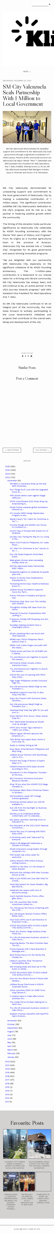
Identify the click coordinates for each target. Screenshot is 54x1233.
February (11, 1053)
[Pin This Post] (28, 356)
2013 (7, 1094)
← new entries (12, 450)
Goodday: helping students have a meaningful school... (25, 626)
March (10, 1050)
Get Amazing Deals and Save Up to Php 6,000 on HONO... (28, 968)
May (9, 1042)
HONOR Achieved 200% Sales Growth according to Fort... (27, 768)
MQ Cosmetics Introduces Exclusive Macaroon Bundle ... (26, 779)
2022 (7, 1062)
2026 (7, 466)
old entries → (42, 450)
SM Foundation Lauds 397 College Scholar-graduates (25, 797)
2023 (7, 477)
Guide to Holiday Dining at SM (23, 745)
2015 (7, 1087)
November (12, 1021)
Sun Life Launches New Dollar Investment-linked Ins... (24, 903)
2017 (7, 1080)
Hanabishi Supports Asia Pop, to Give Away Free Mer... (27, 693)
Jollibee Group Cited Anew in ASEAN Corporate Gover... (26, 985)
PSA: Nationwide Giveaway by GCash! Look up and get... (27, 723)
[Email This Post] (31, 356)
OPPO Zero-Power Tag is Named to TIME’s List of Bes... (26, 729)
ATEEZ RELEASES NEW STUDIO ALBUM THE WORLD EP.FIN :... (28, 927)
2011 (7, 1102)
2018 (7, 1076)
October (11, 1024)
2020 (7, 1069)
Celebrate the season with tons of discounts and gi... (25, 891)
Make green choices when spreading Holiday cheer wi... (26, 561)
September (12, 1028)
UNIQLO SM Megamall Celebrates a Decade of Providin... (26, 844)
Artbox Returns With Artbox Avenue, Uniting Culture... (26, 862)
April (9, 1046)
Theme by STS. (34, 1229)
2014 (7, 1091)
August (10, 1031)
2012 (7, 1098)
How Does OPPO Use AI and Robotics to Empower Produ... (28, 921)
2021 (7, 1065)
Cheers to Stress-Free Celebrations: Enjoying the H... (26, 579)
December (12, 481)
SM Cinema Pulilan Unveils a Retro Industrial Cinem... (25, 664)
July (9, 1035)
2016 (7, 1084)
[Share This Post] (25, 356)
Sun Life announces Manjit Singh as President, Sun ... (26, 705)
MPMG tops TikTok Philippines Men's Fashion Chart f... (26, 640)
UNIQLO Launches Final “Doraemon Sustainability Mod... (26, 962)
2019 (7, 1072)
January (11, 1057)
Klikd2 (17, 1229)
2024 (7, 474)
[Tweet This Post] (22, 356)
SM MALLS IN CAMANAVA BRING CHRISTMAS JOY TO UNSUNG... (25, 815)
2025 (7, 470)
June (9, 1039)
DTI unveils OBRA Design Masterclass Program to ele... (27, 514)
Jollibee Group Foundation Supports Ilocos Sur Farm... (26, 591)
